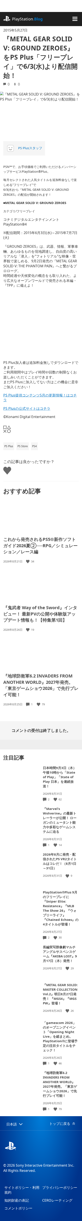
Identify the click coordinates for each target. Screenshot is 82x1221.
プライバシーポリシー (59, 1187)
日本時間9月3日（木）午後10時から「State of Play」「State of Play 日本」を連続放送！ (59, 777)
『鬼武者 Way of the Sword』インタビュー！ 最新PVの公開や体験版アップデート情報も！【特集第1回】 (40, 614)
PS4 (34, 446)
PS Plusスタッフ (30, 148)
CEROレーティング (57, 1200)
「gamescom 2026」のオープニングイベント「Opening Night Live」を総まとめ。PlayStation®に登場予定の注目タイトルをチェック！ (60, 1036)
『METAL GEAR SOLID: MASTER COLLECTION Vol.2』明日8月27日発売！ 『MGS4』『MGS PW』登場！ (60, 994)
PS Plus (8, 446)
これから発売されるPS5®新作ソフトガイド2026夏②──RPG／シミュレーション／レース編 (40, 545)
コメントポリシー (18, 1208)
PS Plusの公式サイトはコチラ (26, 408)
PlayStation (27, 19)
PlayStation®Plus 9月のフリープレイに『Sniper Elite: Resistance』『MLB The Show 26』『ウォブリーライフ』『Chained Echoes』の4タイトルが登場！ (61, 908)
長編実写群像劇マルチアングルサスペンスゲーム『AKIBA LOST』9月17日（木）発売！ (60, 954)
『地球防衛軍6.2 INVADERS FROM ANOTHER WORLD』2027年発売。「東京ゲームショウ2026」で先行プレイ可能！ (41, 685)
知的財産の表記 (16, 1200)
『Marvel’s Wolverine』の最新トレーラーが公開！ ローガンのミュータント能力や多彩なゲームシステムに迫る (60, 820)
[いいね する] (28, 561)
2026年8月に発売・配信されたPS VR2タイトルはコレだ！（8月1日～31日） (60, 861)
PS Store (22, 446)
